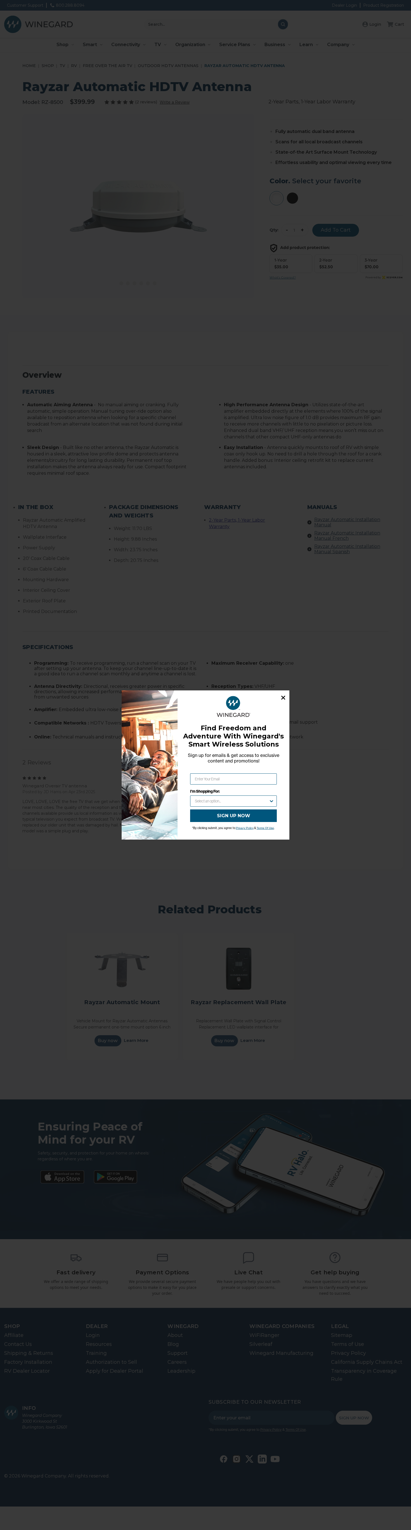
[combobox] (232, 801)
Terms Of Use (265, 828)
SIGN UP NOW (233, 815)
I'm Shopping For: (205, 791)
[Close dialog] (283, 698)
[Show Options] (271, 801)
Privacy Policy (245, 828)
